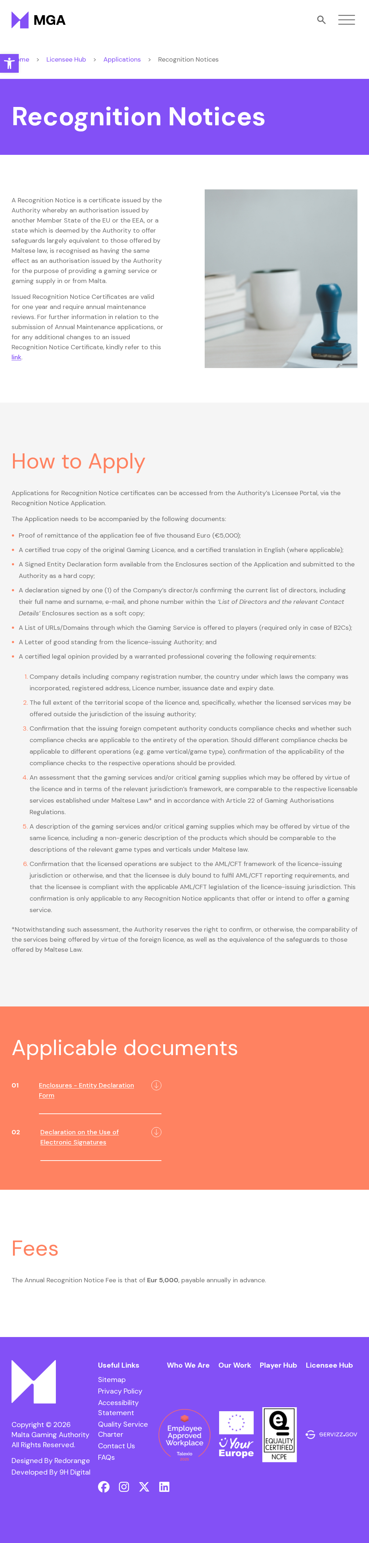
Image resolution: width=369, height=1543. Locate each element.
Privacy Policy (120, 1391)
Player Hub (278, 1365)
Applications (122, 59)
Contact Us (116, 1445)
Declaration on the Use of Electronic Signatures (79, 1137)
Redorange (72, 1460)
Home (20, 59)
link (16, 357)
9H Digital (74, 1472)
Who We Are (188, 1365)
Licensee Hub (66, 59)
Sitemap (112, 1379)
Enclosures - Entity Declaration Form (86, 1090)
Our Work (234, 1365)
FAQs (106, 1457)
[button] (9, 63)
